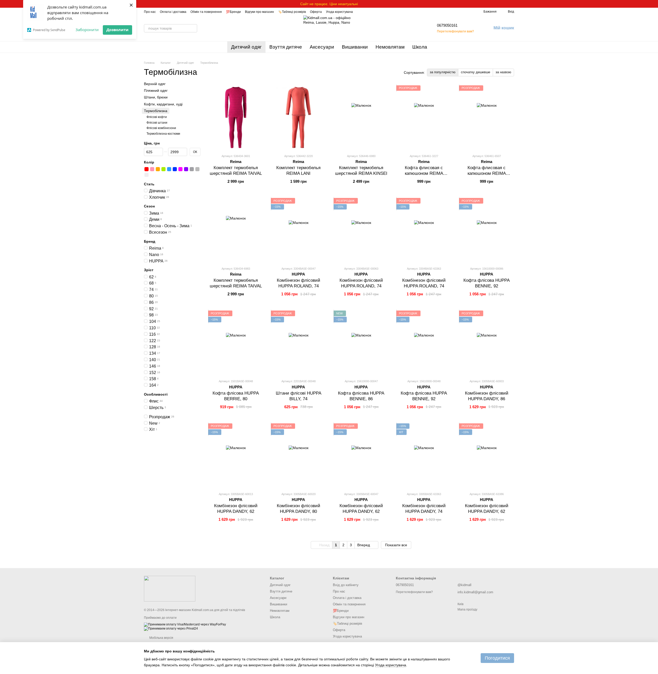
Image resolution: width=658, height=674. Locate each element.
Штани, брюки (156, 97)
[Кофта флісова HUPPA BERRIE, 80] (235, 343)
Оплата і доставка (173, 12)
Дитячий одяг (246, 47)
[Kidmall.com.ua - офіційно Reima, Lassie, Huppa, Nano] (169, 588)
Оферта (316, 12)
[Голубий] (169, 168)
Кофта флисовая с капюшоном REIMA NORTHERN (424, 173)
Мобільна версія (161, 638)
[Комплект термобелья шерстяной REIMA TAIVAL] (235, 117)
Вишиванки (355, 47)
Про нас (150, 12)
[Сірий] (197, 168)
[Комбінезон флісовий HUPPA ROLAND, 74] (298, 230)
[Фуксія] (180, 168)
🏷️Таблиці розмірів (292, 12)
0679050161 (447, 25)
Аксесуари (322, 47)
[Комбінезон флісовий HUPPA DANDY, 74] (423, 455)
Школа (419, 47)
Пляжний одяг (156, 90)
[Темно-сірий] (191, 168)
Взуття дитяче (285, 47)
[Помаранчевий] (157, 168)
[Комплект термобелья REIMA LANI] (298, 117)
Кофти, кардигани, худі (163, 104)
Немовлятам (390, 47)
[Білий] (146, 174)
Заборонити (87, 29)
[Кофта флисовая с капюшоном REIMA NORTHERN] (423, 117)
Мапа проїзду (467, 609)
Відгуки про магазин (259, 12)
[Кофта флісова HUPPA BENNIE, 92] (486, 230)
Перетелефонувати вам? (455, 31)
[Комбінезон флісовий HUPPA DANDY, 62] (235, 455)
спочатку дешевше (475, 72)
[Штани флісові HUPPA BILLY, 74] (298, 343)
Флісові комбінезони (161, 128)
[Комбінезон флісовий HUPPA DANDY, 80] (298, 455)
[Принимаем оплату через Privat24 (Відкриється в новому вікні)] (171, 628)
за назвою (503, 72)
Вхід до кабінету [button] (346, 585)
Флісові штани (157, 122)
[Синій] (174, 168)
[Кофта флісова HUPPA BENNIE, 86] (361, 343)
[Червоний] (146, 168)
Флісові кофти (157, 117)
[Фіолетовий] (186, 168)
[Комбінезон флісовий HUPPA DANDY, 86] (486, 343)
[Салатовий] (163, 168)
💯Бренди (233, 12)
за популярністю (442, 72)
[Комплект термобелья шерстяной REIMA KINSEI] (361, 117)
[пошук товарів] (193, 28)
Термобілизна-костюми (163, 133)
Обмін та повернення (206, 12)
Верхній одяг (155, 84)
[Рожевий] (152, 168)
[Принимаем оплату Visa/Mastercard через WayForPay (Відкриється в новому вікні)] (185, 624)
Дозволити (117, 29)
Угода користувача (339, 12)
